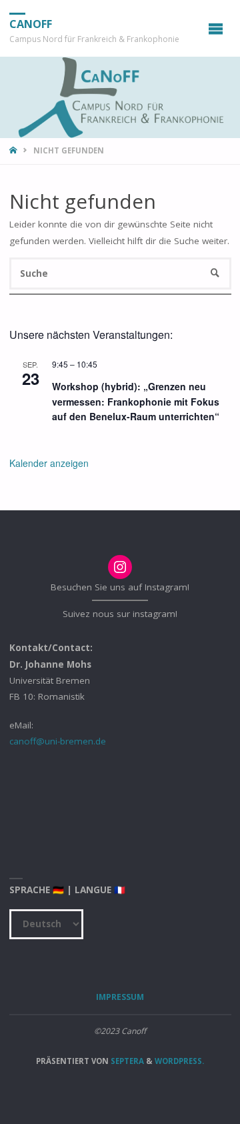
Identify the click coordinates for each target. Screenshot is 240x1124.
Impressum (120, 997)
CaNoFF (30, 24)
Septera (126, 1061)
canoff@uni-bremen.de (57, 741)
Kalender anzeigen (49, 463)
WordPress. (179, 1061)
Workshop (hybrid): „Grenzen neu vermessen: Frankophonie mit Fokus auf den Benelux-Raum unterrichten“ (135, 401)
